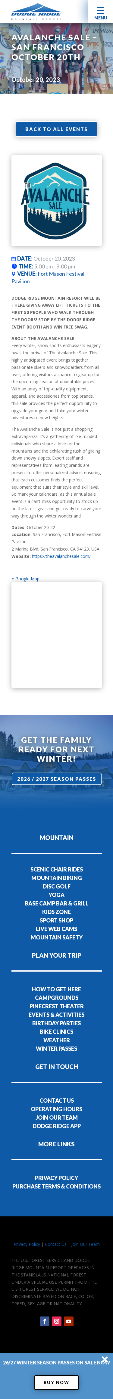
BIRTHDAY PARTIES (56, 1023)
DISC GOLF (57, 886)
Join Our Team (85, 1244)
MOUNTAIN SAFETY (57, 937)
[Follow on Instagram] (56, 1321)
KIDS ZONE (56, 912)
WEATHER (56, 1040)
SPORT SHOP (56, 920)
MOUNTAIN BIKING (56, 878)
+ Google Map (25, 579)
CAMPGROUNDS (56, 997)
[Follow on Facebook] (44, 1321)
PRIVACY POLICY (56, 1178)
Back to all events (56, 129)
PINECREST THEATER (57, 1006)
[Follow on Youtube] (69, 1321)
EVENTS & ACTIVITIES (56, 1014)
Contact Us (56, 1244)
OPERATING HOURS (56, 1109)
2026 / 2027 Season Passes (56, 779)
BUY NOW (56, 1382)
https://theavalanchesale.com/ (61, 556)
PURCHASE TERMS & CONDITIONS (56, 1186)
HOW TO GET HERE (56, 989)
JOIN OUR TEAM (57, 1117)
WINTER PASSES (56, 1048)
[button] (100, 11)
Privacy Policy (27, 1244)
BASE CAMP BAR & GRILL (57, 903)
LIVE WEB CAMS (56, 928)
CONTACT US (56, 1100)
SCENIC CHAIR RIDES (56, 869)
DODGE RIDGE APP (57, 1126)
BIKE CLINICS (56, 1031)
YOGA (56, 895)
